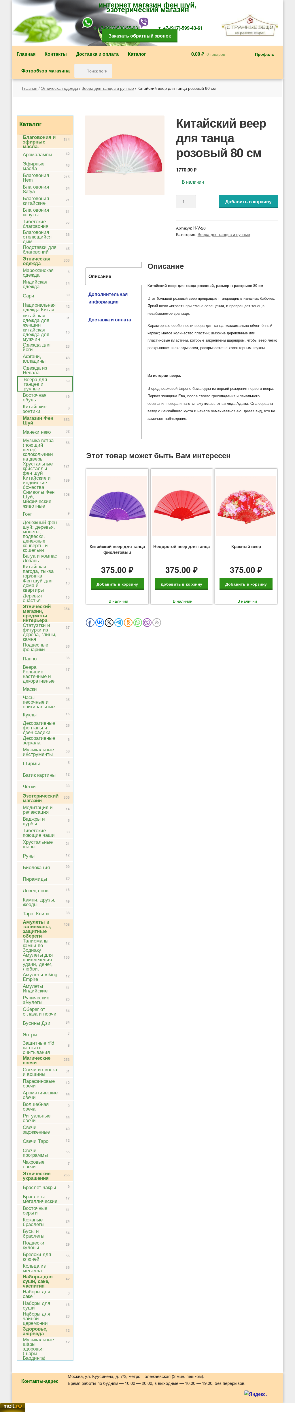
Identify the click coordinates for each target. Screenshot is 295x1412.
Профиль (264, 54)
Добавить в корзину (248, 201)
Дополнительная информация (108, 298)
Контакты (56, 54)
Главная (26, 54)
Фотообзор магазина (45, 70)
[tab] (113, 276)
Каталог (137, 54)
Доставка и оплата (97, 54)
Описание (99, 276)
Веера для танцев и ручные (108, 88)
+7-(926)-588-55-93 (118, 28)
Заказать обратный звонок (140, 35)
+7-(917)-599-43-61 (183, 28)
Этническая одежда (59, 88)
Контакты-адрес (39, 1381)
